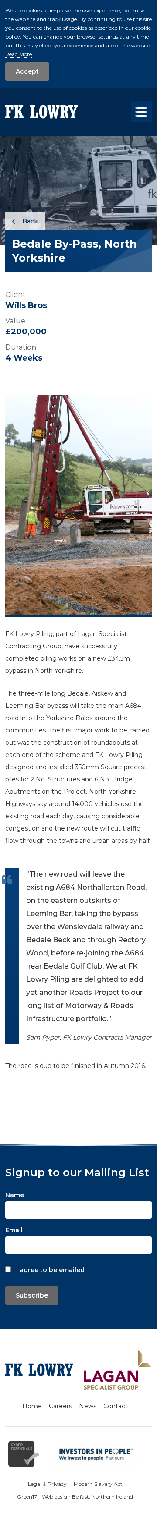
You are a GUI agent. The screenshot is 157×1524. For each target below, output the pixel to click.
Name (14, 1195)
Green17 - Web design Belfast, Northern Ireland (75, 1496)
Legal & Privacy (47, 1484)
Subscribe (32, 1295)
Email (14, 1230)
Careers (60, 1406)
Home (32, 1406)
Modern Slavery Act (98, 1484)
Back (29, 221)
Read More (18, 54)
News (87, 1406)
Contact (115, 1406)
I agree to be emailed (50, 1270)
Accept (27, 71)
